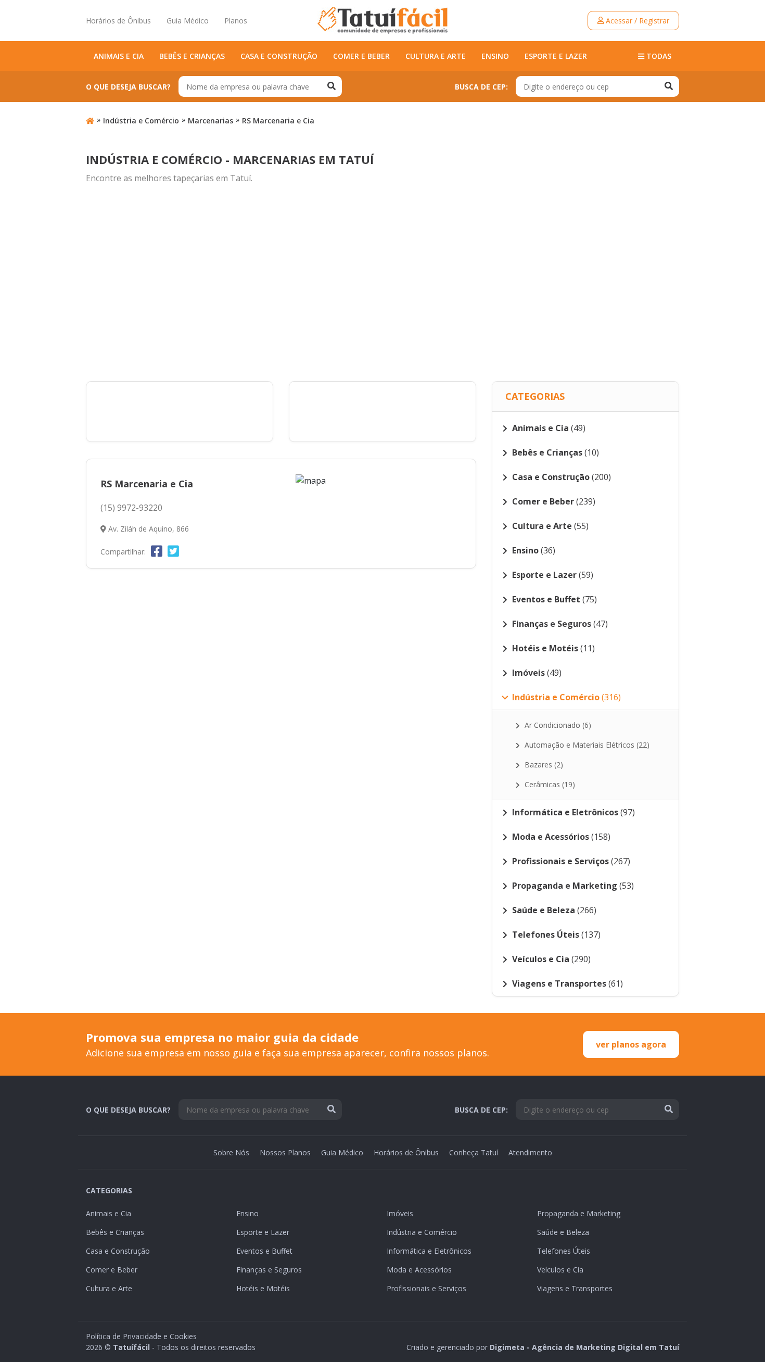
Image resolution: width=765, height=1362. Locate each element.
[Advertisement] (382, 283)
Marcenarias (210, 120)
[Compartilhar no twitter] (173, 551)
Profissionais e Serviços (426, 1288)
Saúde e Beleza (563, 1232)
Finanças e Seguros (269, 1270)
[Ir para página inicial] (90, 120)
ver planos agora (631, 1044)
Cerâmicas (548, 784)
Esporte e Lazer (556, 56)
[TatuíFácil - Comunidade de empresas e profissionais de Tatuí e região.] (382, 20)
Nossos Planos (285, 1152)
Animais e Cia (119, 56)
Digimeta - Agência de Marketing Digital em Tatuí (584, 1347)
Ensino (495, 56)
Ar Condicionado (556, 725)
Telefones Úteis (563, 1251)
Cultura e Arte (435, 56)
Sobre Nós (231, 1152)
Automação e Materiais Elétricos (585, 745)
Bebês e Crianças (192, 56)
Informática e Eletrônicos (429, 1251)
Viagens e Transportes (575, 1288)
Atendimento (530, 1152)
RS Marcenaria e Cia (278, 120)
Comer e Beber (361, 56)
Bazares (542, 765)
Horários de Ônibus (118, 21)
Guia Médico (188, 21)
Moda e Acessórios (419, 1270)
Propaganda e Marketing (578, 1213)
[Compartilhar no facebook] (156, 551)
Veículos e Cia (560, 1270)
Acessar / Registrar (636, 21)
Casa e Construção (278, 56)
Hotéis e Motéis (263, 1288)
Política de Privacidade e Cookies (141, 1336)
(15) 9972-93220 (131, 507)
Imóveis (400, 1213)
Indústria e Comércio (141, 120)
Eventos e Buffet (264, 1251)
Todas (657, 56)
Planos (235, 21)
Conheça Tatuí (473, 1152)
